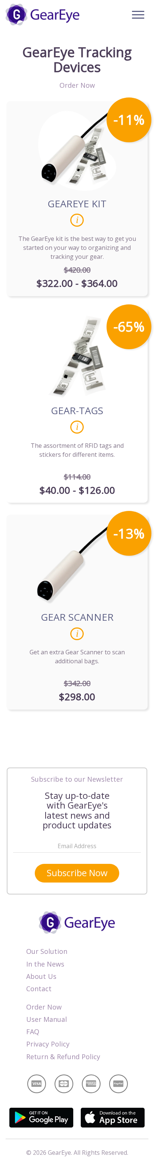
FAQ (32, 1031)
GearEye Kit (77, 203)
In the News (45, 963)
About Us (41, 976)
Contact (39, 988)
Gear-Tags (77, 410)
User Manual (46, 1019)
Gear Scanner (77, 617)
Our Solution (46, 951)
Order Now (44, 1006)
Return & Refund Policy (63, 1056)
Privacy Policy (48, 1043)
